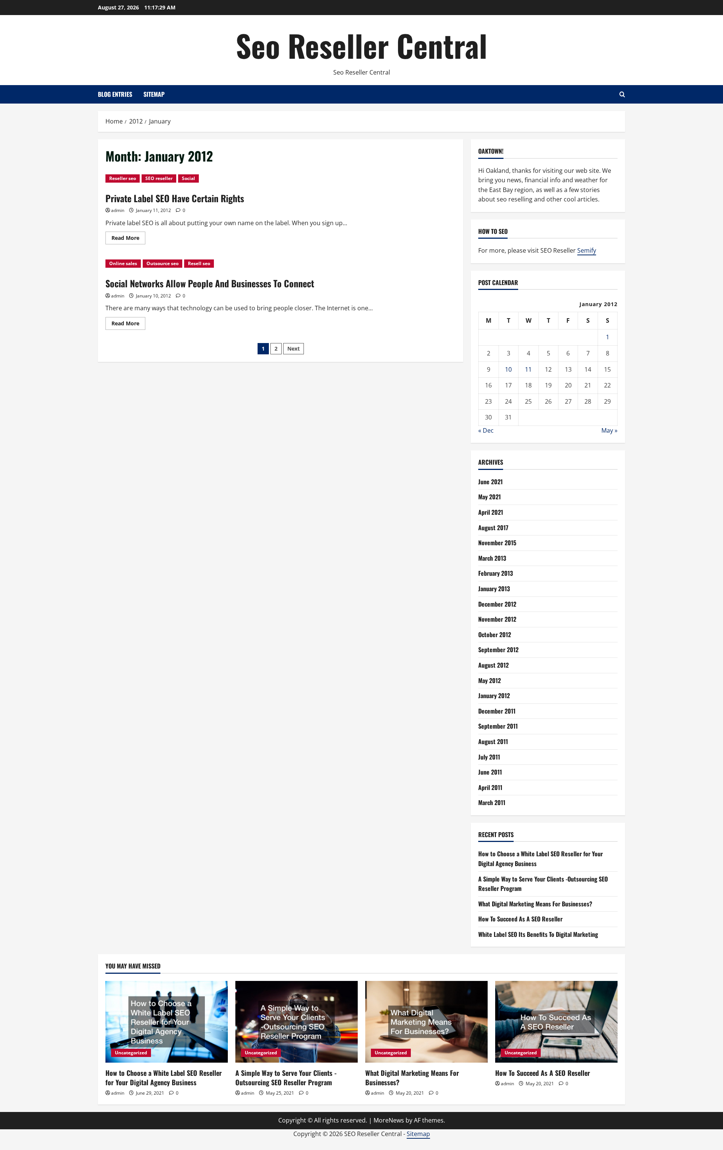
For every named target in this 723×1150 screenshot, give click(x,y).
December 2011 (497, 710)
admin (117, 210)
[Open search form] (622, 94)
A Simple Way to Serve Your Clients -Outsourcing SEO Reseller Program (286, 1077)
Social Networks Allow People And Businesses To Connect (209, 283)
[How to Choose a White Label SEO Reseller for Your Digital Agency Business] (166, 1022)
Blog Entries (115, 94)
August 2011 (493, 741)
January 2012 (494, 695)
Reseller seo (122, 178)
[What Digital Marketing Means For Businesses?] (426, 1022)
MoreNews (389, 1120)
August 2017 (493, 527)
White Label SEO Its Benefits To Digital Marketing (538, 934)
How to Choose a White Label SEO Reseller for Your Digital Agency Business (163, 1077)
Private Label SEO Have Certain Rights (174, 198)
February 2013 (495, 573)
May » (609, 430)
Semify (586, 250)
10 (508, 369)
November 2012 (497, 619)
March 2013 (492, 558)
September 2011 (498, 726)
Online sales (123, 263)
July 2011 (489, 756)
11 (528, 369)
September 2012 (498, 649)
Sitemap (154, 94)
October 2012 (494, 634)
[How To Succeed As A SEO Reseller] (556, 1022)
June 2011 (490, 771)
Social (188, 178)
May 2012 (489, 680)
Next (293, 348)
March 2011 (491, 802)
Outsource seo (162, 263)
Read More (128, 239)
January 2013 (494, 588)
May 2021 (489, 496)
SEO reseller (158, 178)
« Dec (486, 430)
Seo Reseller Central (361, 45)
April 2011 (490, 787)
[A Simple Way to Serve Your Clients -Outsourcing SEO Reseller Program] (296, 1022)
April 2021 (490, 512)
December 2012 (497, 604)
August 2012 (493, 665)
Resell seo (199, 263)
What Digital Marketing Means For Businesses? (535, 903)
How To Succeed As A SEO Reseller (520, 918)
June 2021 (490, 481)
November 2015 (497, 542)
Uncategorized (131, 1052)
